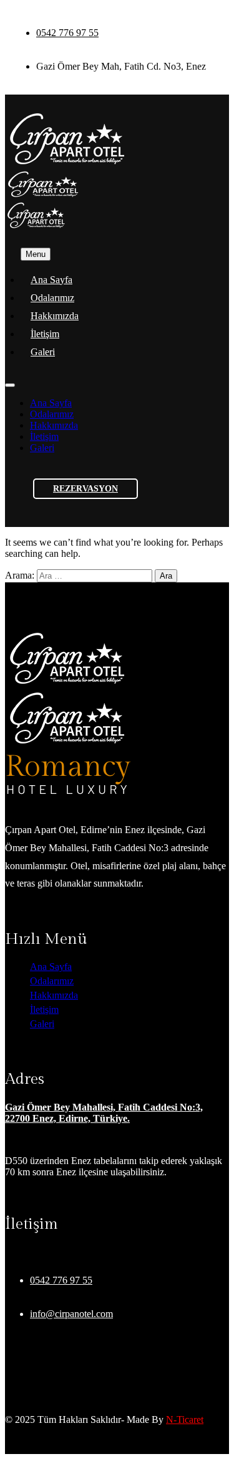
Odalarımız (52, 297)
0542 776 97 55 (67, 32)
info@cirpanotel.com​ (71, 1313)
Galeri (43, 352)
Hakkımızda (55, 315)
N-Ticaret (184, 1419)
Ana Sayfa (51, 279)
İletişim (45, 334)
